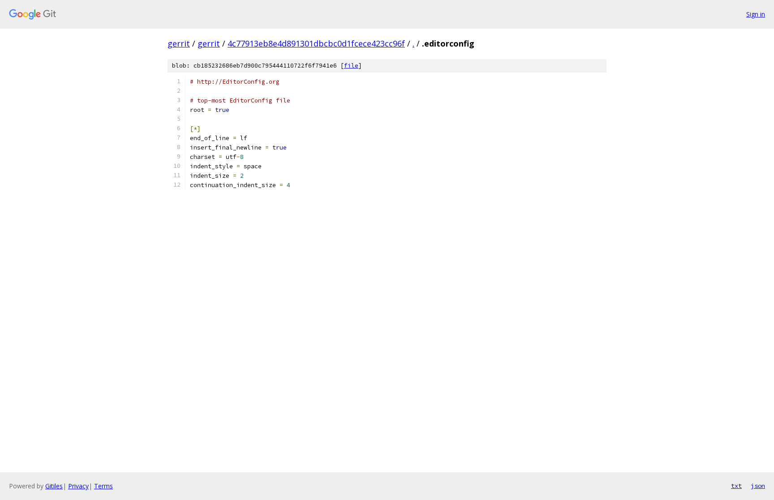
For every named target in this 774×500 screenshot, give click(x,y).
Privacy (78, 486)
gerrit (179, 43)
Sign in (755, 14)
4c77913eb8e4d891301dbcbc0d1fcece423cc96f (316, 43)
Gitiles (54, 486)
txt (736, 486)
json (758, 486)
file (351, 65)
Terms (103, 486)
